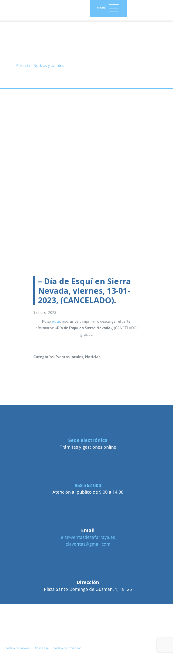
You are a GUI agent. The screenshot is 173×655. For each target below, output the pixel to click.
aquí (56, 321)
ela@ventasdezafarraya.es (88, 537)
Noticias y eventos (48, 65)
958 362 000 (88, 485)
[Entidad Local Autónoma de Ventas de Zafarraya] (87, 632)
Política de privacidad (67, 648)
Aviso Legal (41, 648)
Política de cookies (17, 648)
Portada (23, 65)
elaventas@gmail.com (88, 544)
